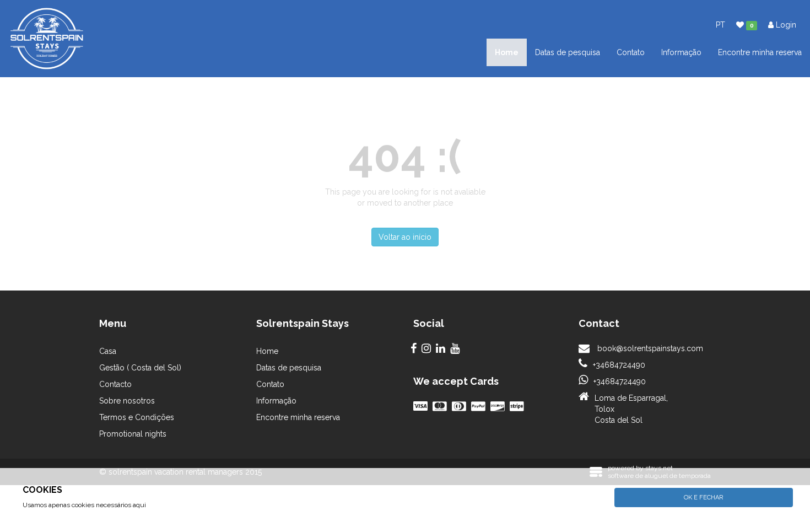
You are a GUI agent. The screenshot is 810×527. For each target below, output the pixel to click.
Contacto (115, 384)
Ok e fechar (703, 497)
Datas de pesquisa (567, 52)
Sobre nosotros (127, 400)
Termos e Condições (136, 417)
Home (507, 52)
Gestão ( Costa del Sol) (140, 367)
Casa (107, 351)
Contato (631, 52)
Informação (681, 52)
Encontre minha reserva (760, 52)
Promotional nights (132, 433)
